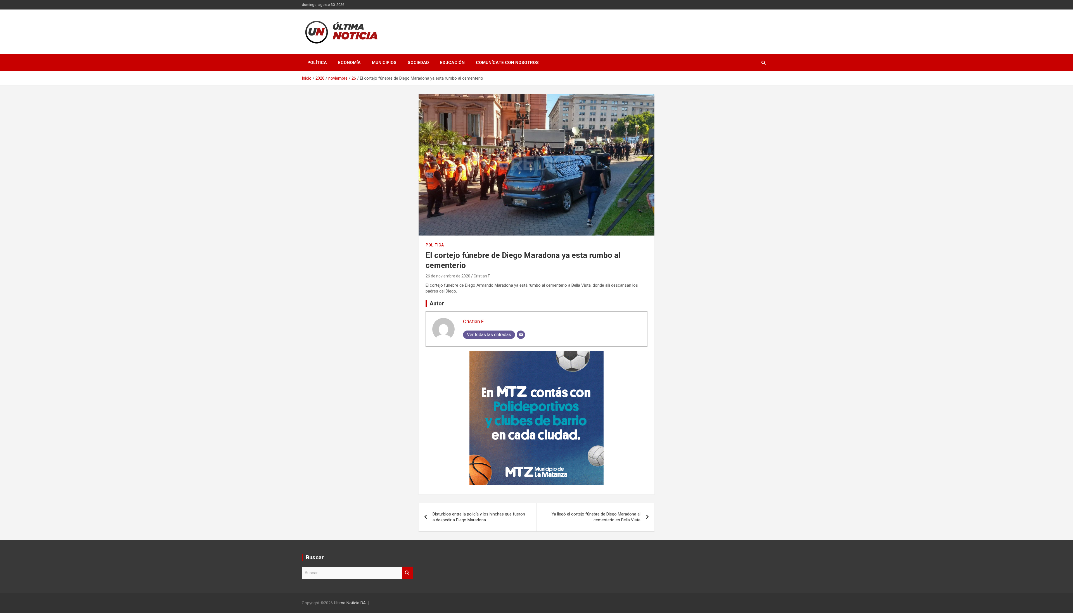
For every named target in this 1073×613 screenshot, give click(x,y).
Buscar (407, 573)
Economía (349, 62)
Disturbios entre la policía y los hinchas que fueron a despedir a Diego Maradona (479, 517)
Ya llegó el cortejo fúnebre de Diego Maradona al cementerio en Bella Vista (596, 517)
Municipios (384, 62)
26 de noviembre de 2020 (448, 276)
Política (317, 62)
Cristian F (482, 276)
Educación (452, 62)
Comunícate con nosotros (507, 62)
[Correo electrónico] (521, 335)
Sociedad (418, 62)
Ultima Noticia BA (350, 602)
